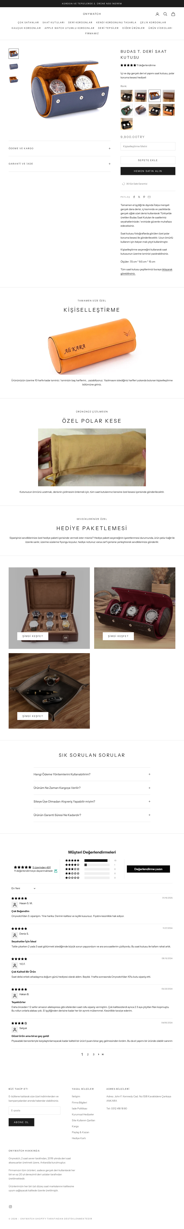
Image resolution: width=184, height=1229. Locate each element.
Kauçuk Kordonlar (26, 28)
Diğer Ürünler (133, 28)
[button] (129, 65)
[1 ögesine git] (14, 54)
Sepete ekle (148, 160)
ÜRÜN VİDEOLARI (160, 28)
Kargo (75, 1126)
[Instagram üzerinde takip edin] (10, 1206)
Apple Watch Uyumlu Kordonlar (70, 28)
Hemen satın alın (148, 171)
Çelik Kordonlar (153, 22)
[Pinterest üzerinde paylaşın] (144, 196)
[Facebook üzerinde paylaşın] (134, 196)
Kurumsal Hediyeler (83, 1114)
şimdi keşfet (32, 636)
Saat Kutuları (54, 22)
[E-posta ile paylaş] (149, 196)
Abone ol (21, 1122)
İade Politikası (79, 1108)
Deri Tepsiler (108, 28)
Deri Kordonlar (80, 22)
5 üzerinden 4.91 (42, 867)
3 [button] (93, 1054)
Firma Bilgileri (79, 1102)
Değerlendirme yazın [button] (148, 869)
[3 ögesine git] (14, 80)
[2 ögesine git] (14, 67)
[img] (19, 898)
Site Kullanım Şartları (83, 1120)
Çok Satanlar (28, 22)
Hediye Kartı (79, 1138)
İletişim (76, 1096)
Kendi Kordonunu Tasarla (116, 22)
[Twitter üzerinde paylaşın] (139, 196)
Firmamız (92, 33)
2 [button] (88, 1054)
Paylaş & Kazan (80, 1132)
